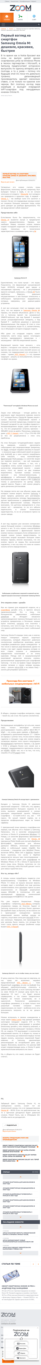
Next (20, 1217)
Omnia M (5, 220)
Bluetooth (34, 732)
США (21, 192)
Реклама (13, 1320)
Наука (20, 19)
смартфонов (32, 859)
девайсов (5, 617)
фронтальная (6, 459)
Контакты (12, 1321)
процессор (20, 894)
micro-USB (19, 667)
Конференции (25, 1)
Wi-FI (32, 730)
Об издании (5, 1320)
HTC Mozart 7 (20, 354)
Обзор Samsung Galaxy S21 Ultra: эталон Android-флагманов (19, 1150)
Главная (3, 28)
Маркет (33, 1)
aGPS (26, 730)
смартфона (5, 610)
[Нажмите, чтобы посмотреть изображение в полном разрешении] (20, 273)
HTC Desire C (24, 983)
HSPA (13, 750)
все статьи (35, 1172)
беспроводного (7, 744)
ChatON (32, 848)
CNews (7, 1)
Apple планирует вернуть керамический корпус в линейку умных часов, (19, 1233)
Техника (7, 19)
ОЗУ (38, 1045)
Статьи (11, 28)
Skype (6, 450)
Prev (20, 1177)
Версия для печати (7, 182)
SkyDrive (29, 852)
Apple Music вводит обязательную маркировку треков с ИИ (17, 1248)
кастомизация (7, 897)
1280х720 (36, 479)
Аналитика (14, 1)
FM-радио (16, 753)
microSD (29, 917)
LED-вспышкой (33, 477)
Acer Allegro (26, 904)
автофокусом (6, 477)
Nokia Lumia (16, 1020)
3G (33, 744)
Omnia (29, 292)
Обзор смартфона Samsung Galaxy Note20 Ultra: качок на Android (19, 1155)
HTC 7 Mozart (13, 433)
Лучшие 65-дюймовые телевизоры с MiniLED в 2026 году (17, 1194)
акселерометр (34, 498)
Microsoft (23, 890)
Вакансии (4, 1321)
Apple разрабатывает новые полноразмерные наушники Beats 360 (18, 1240)
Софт (34, 19)
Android (33, 985)
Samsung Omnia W (31, 310)
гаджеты (4, 822)
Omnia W (24, 194)
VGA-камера (17, 459)
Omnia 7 (5, 199)
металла (20, 623)
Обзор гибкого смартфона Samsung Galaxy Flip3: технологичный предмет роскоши (20, 1146)
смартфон (16, 985)
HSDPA (7, 750)
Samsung (17, 278)
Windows (36, 526)
